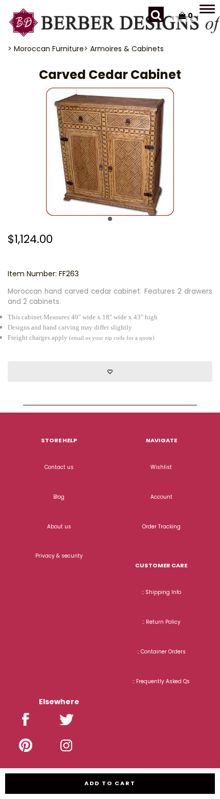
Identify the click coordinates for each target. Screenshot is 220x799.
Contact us (59, 467)
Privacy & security (59, 556)
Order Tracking (161, 526)
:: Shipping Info (161, 592)
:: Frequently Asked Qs (161, 681)
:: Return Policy (161, 622)
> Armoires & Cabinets (124, 49)
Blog (58, 497)
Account (161, 497)
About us (59, 526)
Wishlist (161, 467)
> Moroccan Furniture (46, 49)
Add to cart (110, 783)
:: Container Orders (161, 651)
